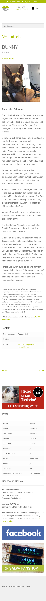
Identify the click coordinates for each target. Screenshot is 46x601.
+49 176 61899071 (14, 2)
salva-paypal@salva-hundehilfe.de (17, 507)
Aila (7, 370)
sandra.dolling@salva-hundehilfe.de (27, 345)
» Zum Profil (8, 58)
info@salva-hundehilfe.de (32, 2)
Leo (41, 370)
